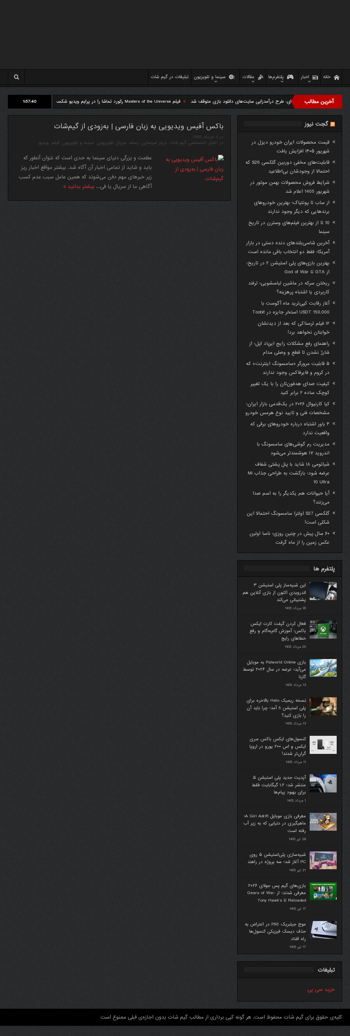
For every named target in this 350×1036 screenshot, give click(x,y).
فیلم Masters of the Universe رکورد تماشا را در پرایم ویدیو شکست (141, 101)
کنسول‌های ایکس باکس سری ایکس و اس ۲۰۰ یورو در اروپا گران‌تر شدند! (278, 746)
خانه (327, 77)
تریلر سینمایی (154, 143)
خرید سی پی (321, 990)
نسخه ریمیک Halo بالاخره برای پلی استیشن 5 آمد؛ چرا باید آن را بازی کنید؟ (276, 707)
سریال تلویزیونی (111, 143)
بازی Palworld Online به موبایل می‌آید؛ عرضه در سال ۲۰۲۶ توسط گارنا (274, 669)
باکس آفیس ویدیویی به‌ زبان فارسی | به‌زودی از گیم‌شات (139, 126)
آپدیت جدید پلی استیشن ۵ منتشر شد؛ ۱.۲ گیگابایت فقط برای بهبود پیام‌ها (279, 785)
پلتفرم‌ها (276, 77)
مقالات (248, 77)
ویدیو (44, 143)
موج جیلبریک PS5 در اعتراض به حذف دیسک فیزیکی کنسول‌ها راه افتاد (275, 931)
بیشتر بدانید (80, 187)
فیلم (55, 143)
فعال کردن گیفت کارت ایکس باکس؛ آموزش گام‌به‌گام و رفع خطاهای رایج (278, 631)
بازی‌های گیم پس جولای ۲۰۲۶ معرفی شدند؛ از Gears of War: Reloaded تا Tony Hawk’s (276, 893)
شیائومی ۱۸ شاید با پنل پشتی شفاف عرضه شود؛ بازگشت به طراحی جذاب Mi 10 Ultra (288, 473)
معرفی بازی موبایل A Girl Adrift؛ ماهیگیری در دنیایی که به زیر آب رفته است (274, 823)
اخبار (305, 77)
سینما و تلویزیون (210, 77)
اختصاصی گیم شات (188, 143)
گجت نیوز (316, 124)
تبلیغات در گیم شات (170, 77)
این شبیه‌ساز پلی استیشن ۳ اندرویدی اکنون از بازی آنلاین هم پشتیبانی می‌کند (274, 592)
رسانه (134, 143)
